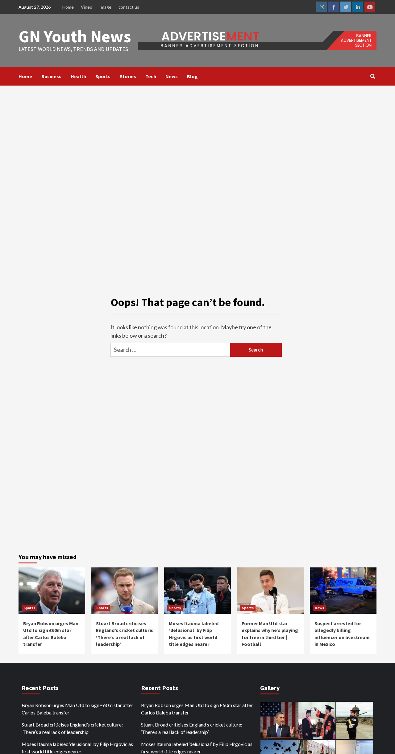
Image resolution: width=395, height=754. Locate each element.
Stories (128, 76)
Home (68, 7)
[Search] (372, 76)
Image (105, 7)
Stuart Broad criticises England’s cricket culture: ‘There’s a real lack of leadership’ (72, 728)
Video (86, 7)
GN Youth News (75, 36)
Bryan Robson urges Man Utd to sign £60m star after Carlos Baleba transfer (77, 708)
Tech (150, 76)
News (171, 76)
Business (51, 76)
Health (78, 76)
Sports (102, 76)
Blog (192, 76)
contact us (128, 7)
